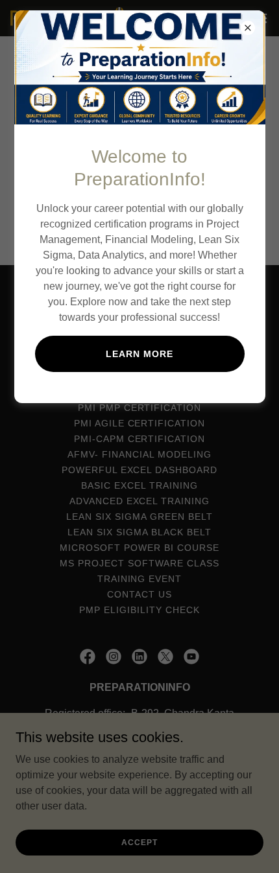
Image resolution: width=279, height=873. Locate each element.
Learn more (139, 354)
